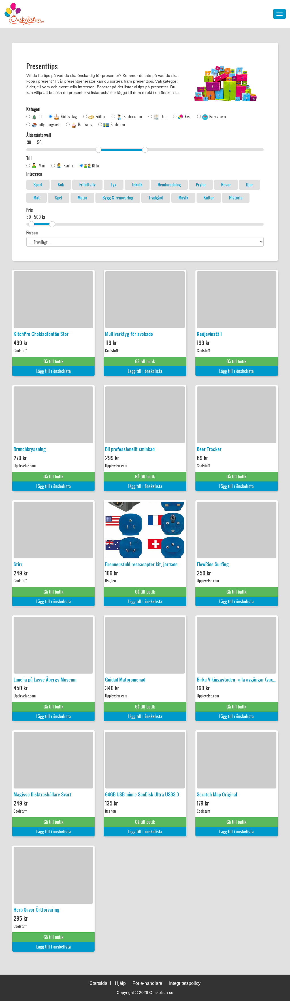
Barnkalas (85, 124)
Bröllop (100, 116)
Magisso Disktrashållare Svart (42, 794)
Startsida (98, 983)
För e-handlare (147, 983)
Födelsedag (69, 116)
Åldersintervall (38, 135)
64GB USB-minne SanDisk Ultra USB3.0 (142, 794)
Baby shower (217, 116)
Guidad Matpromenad (125, 679)
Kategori (33, 109)
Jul (40, 116)
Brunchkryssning (30, 449)
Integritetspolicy (185, 983)
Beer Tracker (209, 449)
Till (29, 158)
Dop (163, 116)
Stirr (18, 564)
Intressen (34, 174)
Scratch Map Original (217, 794)
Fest (188, 116)
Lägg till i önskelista (53, 371)
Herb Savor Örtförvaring (36, 910)
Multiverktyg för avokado (129, 334)
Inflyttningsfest (49, 124)
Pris (29, 210)
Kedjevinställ (209, 334)
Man (42, 166)
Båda (95, 166)
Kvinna (68, 166)
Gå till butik (53, 361)
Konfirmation (133, 116)
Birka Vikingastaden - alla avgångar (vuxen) (236, 679)
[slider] (98, 150)
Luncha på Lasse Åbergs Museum (45, 679)
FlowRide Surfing (213, 564)
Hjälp (120, 983)
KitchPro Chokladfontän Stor (41, 334)
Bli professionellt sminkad (130, 449)
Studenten (117, 124)
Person (32, 232)
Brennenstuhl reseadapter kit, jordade (141, 564)
